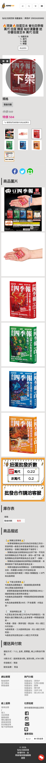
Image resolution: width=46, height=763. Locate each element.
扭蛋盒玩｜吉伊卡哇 (33, 690)
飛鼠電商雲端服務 (23, 755)
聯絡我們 (5, 681)
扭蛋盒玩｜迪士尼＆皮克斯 (34, 693)
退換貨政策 (6, 722)
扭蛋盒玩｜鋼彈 (31, 685)
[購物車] (35, 6)
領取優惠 (39, 739)
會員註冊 (5, 707)
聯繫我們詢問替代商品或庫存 (18, 122)
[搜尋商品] (29, 6)
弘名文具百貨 (8, 18)
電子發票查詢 (7, 727)
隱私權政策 (6, 720)
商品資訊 (23, 48)
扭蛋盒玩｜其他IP (22, 18)
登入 (3, 712)
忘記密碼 (5, 715)
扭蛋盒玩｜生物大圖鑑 (34, 683)
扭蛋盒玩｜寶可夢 (32, 688)
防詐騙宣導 (6, 724)
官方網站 (5, 683)
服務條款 (5, 717)
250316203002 (37, 18)
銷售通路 (5, 685)
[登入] (23, 6)
